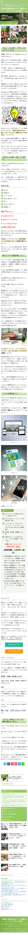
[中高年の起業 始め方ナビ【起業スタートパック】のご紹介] (19, 763)
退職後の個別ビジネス (9, 808)
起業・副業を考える (6, 906)
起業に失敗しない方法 (9, 794)
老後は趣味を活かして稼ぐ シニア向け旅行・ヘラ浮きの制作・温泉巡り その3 (17, 846)
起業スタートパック (9, 791)
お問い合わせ (15, 710)
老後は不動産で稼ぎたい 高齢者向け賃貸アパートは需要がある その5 (17, 825)
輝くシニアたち (8, 811)
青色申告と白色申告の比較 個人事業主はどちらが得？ (14, 801)
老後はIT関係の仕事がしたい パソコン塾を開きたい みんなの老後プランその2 (18, 856)
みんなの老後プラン (9, 817)
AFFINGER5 (23, 931)
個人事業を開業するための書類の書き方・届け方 (14, 797)
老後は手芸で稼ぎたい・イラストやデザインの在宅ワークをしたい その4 (17, 835)
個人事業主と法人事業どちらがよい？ (13, 805)
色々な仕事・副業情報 (9, 814)
